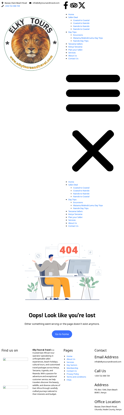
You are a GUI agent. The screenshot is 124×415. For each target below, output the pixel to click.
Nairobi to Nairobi (81, 26)
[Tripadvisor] (74, 5)
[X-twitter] (82, 5)
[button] (93, 121)
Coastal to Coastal (81, 20)
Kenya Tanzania (75, 46)
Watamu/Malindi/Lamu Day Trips (88, 38)
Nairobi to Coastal (81, 29)
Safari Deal (73, 17)
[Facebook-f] (66, 5)
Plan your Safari (75, 49)
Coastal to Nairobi (81, 23)
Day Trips (72, 32)
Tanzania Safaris (75, 43)
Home (71, 14)
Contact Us (73, 58)
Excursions (78, 35)
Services (72, 52)
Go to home (62, 334)
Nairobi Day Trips (80, 40)
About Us (72, 55)
